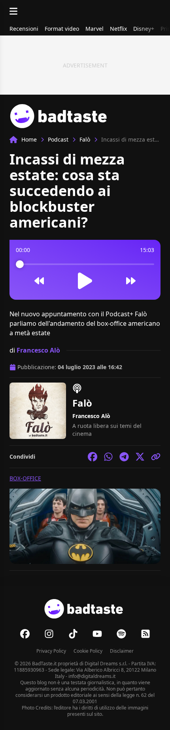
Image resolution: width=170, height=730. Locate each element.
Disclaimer (122, 651)
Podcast (58, 139)
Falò (84, 139)
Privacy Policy (51, 651)
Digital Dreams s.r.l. (106, 663)
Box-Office (25, 478)
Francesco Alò (38, 350)
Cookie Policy (88, 651)
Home (29, 139)
